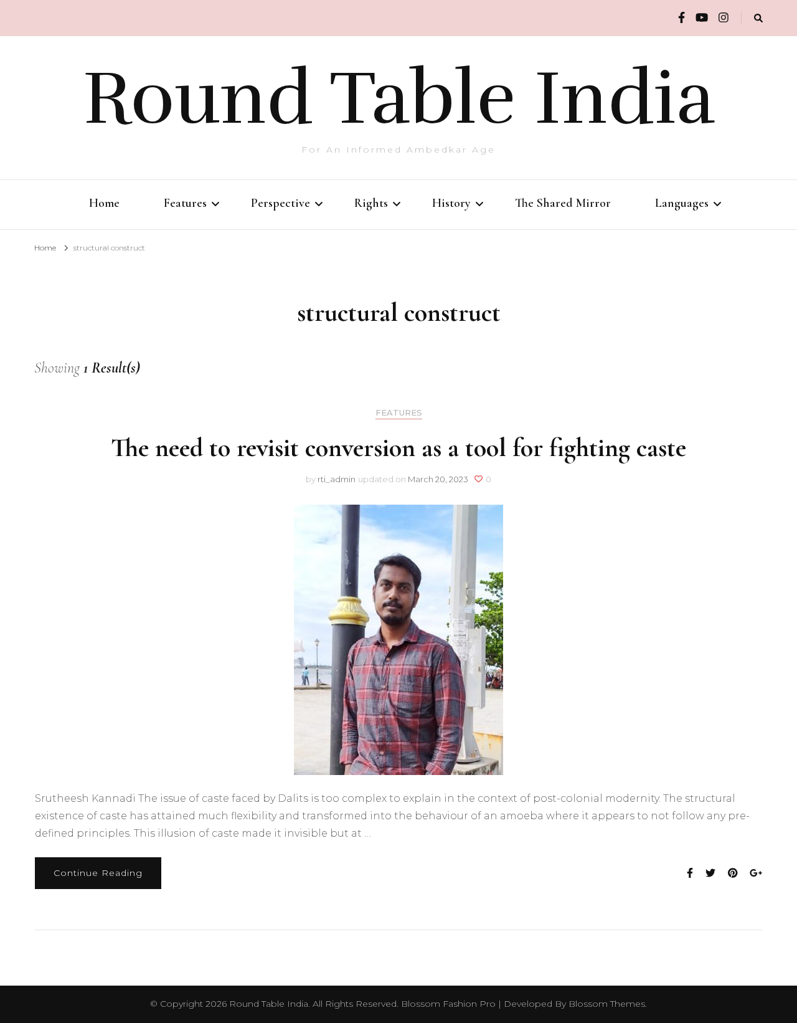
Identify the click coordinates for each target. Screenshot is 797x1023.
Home (104, 203)
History (451, 203)
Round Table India (399, 98)
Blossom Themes (606, 1003)
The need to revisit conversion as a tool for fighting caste (398, 448)
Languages (682, 203)
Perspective (280, 203)
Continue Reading (98, 872)
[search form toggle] (758, 18)
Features (185, 203)
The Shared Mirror (563, 203)
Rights (371, 203)
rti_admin (337, 479)
